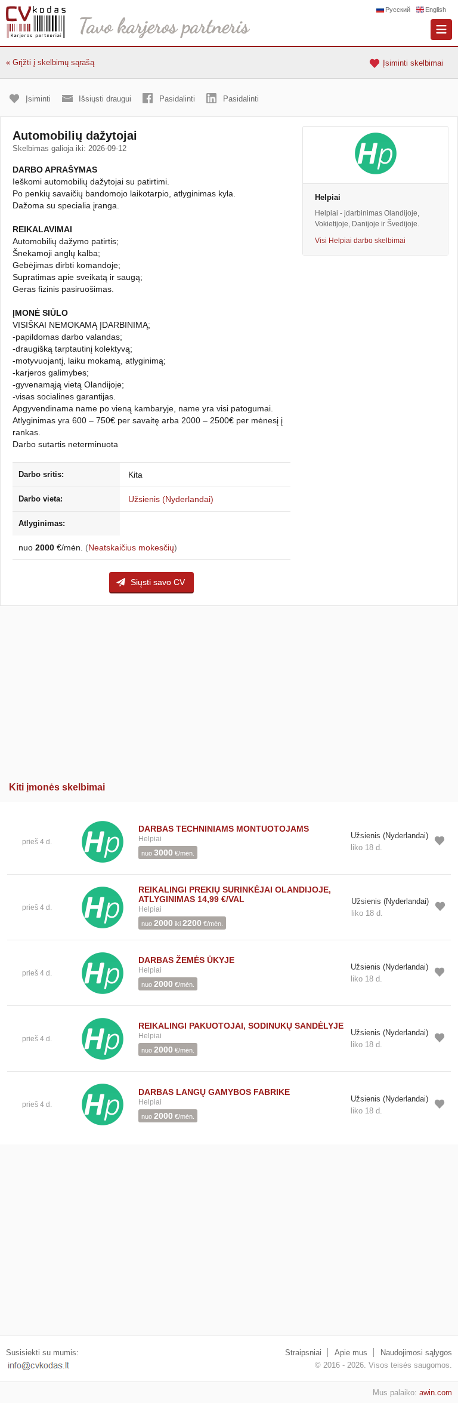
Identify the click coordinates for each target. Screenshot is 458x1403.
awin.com (435, 1392)
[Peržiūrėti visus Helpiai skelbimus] (102, 840)
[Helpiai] (375, 155)
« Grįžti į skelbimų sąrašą (50, 62)
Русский (397, 9)
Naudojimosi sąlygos (416, 1352)
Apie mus (351, 1352)
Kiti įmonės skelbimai (57, 787)
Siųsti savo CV (158, 582)
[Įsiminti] (439, 840)
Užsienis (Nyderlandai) (170, 499)
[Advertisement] (229, 689)
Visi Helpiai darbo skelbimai (360, 240)
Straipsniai (303, 1352)
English (435, 9)
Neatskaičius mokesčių (131, 547)
